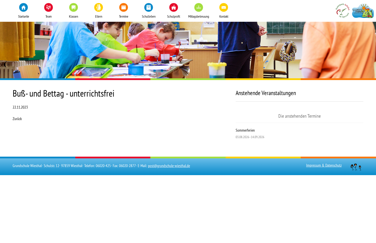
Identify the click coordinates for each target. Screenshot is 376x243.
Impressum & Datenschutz (324, 165)
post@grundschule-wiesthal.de (169, 165)
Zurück (17, 118)
